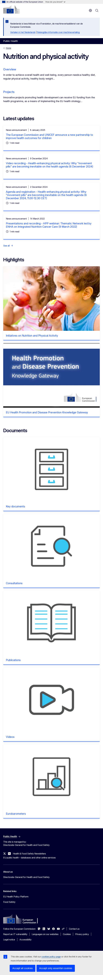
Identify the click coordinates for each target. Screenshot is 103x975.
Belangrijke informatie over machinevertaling (58, 32)
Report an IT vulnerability (15, 934)
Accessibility (25, 939)
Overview (9, 69)
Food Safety (9, 902)
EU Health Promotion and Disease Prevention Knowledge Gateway (47, 412)
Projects (8, 92)
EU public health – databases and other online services (29, 857)
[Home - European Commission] (11, 9)
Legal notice (9, 939)
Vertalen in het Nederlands (22, 32)
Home (8, 48)
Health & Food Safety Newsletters (29, 853)
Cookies (67, 934)
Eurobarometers (16, 813)
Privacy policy (82, 934)
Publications (13, 660)
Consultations (14, 583)
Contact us (74, 928)
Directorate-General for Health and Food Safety (26, 877)
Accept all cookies (22, 968)
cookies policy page (51, 956)
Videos (10, 737)
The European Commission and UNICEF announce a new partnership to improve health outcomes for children (49, 136)
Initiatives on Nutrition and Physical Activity (32, 335)
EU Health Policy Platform (15, 896)
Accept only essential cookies (55, 968)
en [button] (90, 10)
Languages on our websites (45, 934)
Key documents (15, 506)
